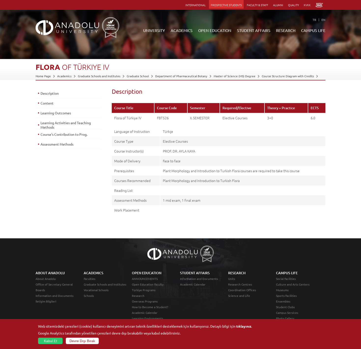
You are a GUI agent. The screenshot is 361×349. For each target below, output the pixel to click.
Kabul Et (50, 341)
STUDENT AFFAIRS (253, 30)
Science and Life (239, 296)
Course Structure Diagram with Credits (288, 76)
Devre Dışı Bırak (82, 341)
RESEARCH (285, 30)
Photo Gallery (285, 318)
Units (231, 279)
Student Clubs (285, 307)
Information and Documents (54, 296)
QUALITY (293, 5)
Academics (64, 76)
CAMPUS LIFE (313, 30)
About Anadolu (46, 279)
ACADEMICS (182, 30)
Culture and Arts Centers (292, 284)
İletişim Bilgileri (46, 301)
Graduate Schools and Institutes (99, 76)
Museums (282, 290)
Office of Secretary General (54, 284)
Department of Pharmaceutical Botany (181, 76)
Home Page (43, 76)
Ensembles (283, 301)
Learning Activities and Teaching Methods (66, 125)
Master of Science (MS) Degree (234, 76)
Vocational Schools (96, 290)
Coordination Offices (242, 290)
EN (323, 20)
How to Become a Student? (150, 307)
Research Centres (240, 284)
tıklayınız (243, 326)
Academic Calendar (144, 313)
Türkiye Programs (143, 290)
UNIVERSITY (154, 30)
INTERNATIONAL (195, 5)
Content (47, 103)
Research (138, 296)
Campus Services (287, 313)
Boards (40, 290)
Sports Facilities (286, 296)
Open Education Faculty (148, 284)
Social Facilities (286, 279)
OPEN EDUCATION (214, 30)
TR (314, 20)
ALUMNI (278, 5)
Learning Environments (147, 318)
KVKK (307, 5)
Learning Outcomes (56, 113)
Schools (89, 296)
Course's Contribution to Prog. (64, 134)
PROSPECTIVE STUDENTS (226, 5)
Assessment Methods (57, 144)
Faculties (89, 279)
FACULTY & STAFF (257, 5)
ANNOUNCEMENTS (145, 279)
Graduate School (138, 76)
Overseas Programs (145, 301)
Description (50, 93)
